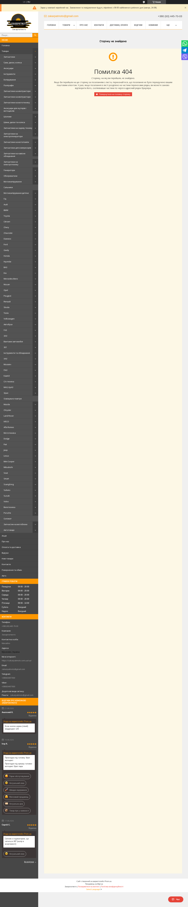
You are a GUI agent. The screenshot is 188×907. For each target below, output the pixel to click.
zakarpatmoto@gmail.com (13, 669)
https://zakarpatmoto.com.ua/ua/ (17, 660)
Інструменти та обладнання (17, 353)
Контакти (6, 564)
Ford (6, 244)
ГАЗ (5, 330)
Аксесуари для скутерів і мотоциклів (15, 109)
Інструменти (9, 74)
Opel (6, 290)
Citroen (7, 221)
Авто (4, 575)
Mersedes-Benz (11, 278)
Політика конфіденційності (112, 887)
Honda (7, 256)
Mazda (7, 404)
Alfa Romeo (9, 427)
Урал (6, 393)
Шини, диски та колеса (14, 122)
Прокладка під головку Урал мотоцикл (17, 759)
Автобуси (8, 324)
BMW (6, 210)
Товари (5, 51)
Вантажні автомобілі (13, 341)
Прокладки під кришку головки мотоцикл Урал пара (18, 765)
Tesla (6, 313)
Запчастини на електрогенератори (13, 135)
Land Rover (9, 415)
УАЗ (5, 358)
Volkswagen (9, 318)
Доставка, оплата (119, 25)
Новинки (153, 25)
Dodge (7, 438)
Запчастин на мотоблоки (15, 524)
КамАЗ (7, 375)
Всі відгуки (29, 861)
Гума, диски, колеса (13, 62)
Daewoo (7, 238)
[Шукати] (35, 35)
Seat (6, 473)
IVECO (6, 421)
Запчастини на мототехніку (17, 102)
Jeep (6, 450)
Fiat (5, 444)
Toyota (7, 216)
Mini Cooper (9, 461)
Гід (5, 198)
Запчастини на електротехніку (11, 163)
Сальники (8, 187)
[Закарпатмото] (19, 21)
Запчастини (9, 57)
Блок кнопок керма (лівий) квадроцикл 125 (16, 727)
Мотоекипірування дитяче (16, 193)
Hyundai (7, 261)
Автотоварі (9, 530)
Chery (6, 227)
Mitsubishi (8, 467)
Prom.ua (108, 881)
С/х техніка (9, 381)
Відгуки (5, 553)
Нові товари (7, 558)
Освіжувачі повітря (13, 398)
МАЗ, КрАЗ (8, 387)
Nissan (7, 284)
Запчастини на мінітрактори (17, 91)
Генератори (9, 170)
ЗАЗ (5, 336)
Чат (178, 899)
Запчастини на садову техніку (18, 128)
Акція (4, 535)
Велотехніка (9, 507)
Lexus (6, 455)
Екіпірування (10, 79)
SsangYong (9, 484)
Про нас (5, 541)
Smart (6, 478)
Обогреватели (10, 176)
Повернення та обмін (12, 570)
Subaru (7, 490)
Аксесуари (8, 68)
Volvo (6, 501)
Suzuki (7, 495)
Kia (5, 273)
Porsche (7, 513)
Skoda (6, 307)
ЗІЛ (5, 347)
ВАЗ (5, 267)
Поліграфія (9, 85)
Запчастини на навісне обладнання (14, 154)
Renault (7, 301)
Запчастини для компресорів (17, 147)
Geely (6, 250)
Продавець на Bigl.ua (94, 884)
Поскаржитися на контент (89, 887)
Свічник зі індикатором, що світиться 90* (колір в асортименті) (17, 841)
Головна (6, 45)
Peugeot (7, 296)
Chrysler (7, 410)
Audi (6, 204)
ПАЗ (5, 370)
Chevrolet (8, 233)
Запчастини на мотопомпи (16, 142)
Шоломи (7, 116)
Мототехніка (10, 433)
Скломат (8, 518)
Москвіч (7, 364)
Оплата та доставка (11, 547)
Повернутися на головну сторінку (114, 94)
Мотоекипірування (13, 181)
